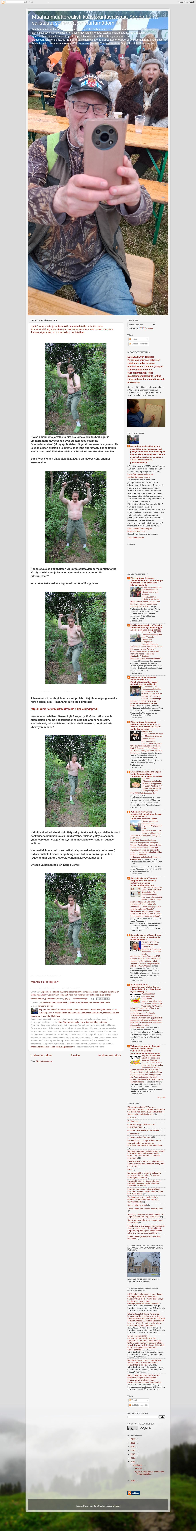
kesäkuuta (138, 1465)
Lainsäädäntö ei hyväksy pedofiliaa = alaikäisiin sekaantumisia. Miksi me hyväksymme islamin (144, 1183)
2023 (133, 1439)
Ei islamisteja (133, 1121)
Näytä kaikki (161, 1097)
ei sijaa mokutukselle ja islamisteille (143, 1130)
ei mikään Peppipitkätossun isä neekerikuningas (141, 1125)
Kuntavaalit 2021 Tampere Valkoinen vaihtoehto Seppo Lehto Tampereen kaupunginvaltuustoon (144, 1175)
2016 (133, 1454)
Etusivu (75, 1055)
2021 (133, 1443)
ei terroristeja (133, 1134)
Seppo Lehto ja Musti (137, 1205)
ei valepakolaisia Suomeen (139, 1137)
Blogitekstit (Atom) (44, 1061)
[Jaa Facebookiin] (105, 999)
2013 (133, 1462)
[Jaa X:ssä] (102, 999)
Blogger (116, 1506)
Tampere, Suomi (45, 1006)
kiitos (129, 1169)
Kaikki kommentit (139, 344)
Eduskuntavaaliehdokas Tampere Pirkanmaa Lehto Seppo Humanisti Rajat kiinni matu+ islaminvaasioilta (146, 581)
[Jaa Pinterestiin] (108, 999)
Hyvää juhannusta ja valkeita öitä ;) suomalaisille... (149, 1473)
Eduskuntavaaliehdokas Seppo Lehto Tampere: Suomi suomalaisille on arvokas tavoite (146, 774)
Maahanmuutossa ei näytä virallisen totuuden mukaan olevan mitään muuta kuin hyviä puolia (145, 1191)
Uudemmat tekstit (41, 1055)
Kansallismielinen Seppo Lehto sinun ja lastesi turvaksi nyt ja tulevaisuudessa (145, 937)
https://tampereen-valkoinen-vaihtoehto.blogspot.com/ (82, 1022)
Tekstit (134, 339)
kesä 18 (139, 1468)
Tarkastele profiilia (135, 538)
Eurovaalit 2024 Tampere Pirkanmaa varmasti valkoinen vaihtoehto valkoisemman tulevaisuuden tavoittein (144, 1142)
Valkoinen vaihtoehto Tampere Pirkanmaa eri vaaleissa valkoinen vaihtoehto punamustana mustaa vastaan (145, 1049)
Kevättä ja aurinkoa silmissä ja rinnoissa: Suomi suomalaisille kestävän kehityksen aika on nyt (145, 1163)
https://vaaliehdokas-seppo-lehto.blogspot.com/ (52, 1047)
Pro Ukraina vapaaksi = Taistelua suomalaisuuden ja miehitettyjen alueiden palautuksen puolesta (146, 627)
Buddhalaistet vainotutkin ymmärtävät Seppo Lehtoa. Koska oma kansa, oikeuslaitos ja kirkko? (144, 1362)
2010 (133, 1481)
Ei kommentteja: (80, 999)
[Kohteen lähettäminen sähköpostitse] (97, 999)
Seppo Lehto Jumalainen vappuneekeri (145, 1209)
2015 (133, 1458)
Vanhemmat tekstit (109, 1055)
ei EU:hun (131, 1118)
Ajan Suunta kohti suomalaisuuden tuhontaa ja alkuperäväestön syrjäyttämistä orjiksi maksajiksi (145, 988)
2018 (133, 1450)
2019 (133, 1447)
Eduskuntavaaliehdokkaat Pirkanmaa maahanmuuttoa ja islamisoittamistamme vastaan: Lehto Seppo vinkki (145, 725)
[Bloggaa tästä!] (100, 999)
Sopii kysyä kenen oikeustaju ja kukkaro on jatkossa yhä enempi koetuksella (75, 1003)
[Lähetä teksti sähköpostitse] (92, 999)
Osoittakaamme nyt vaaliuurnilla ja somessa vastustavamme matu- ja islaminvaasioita (143, 1199)
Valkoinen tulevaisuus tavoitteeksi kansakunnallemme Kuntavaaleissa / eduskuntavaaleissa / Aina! (145, 815)
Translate (148, 328)
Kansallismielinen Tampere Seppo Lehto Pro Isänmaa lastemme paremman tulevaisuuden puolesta (143, 881)
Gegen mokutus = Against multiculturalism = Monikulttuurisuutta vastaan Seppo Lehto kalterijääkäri (144, 680)
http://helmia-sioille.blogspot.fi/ (45, 982)
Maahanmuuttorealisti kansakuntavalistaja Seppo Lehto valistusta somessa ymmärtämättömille (95, 20)
